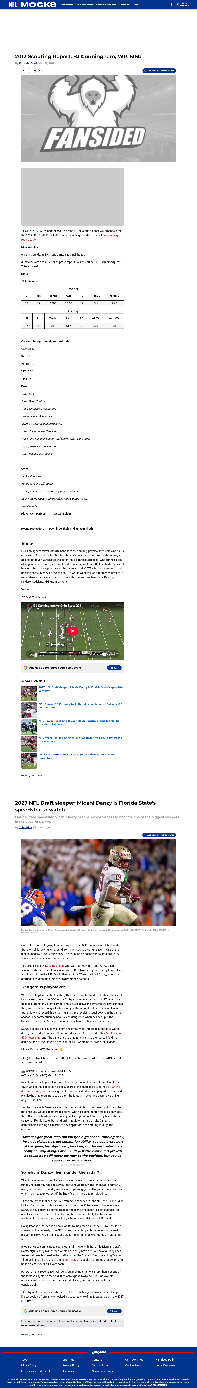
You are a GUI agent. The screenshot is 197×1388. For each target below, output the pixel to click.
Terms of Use (100, 1365)
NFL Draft (36, 775)
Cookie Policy (133, 1365)
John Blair (25, 827)
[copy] (40, 70)
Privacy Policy (70, 1365)
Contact (97, 1359)
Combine (124, 4)
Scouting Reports (106, 4)
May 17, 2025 (55, 1075)
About (24, 1359)
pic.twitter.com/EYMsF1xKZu (53, 1071)
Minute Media (22, 1379)
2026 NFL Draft (84, 4)
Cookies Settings (102, 1371)
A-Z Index (68, 1371)
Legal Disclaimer (166, 1365)
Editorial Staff (28, 63)
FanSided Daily (165, 1359)
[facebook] (171, 4)
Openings (68, 1359)
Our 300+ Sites (134, 1359)
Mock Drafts (66, 4)
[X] (177, 4)
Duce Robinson (54, 965)
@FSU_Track (35, 1058)
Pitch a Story (28, 1365)
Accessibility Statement (35, 1371)
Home (24, 775)
